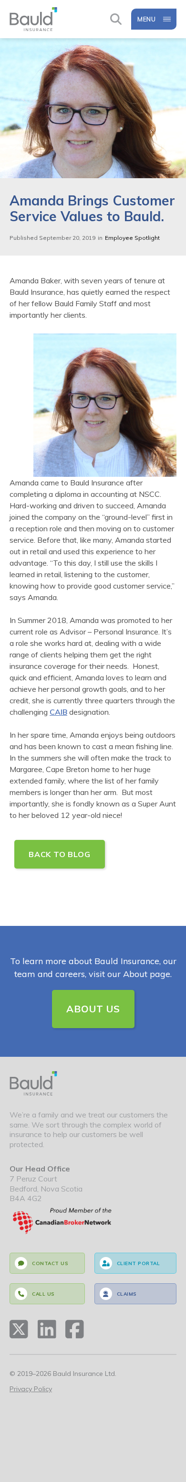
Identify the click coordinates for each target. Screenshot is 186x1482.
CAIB (58, 712)
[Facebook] (74, 1329)
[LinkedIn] (47, 1329)
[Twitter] (19, 1329)
